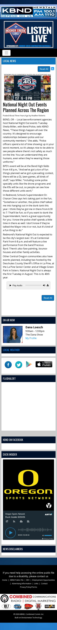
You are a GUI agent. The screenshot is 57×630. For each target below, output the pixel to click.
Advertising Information (21, 583)
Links (36, 583)
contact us (42, 576)
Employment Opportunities (43, 580)
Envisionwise (26, 617)
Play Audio (17, 285)
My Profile (31, 338)
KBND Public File (17, 580)
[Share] (7, 521)
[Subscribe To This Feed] (52, 68)
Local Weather (11, 350)
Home (4, 580)
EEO (28, 580)
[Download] (21, 521)
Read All (44, 69)
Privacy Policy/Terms (28, 587)
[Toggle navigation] (6, 53)
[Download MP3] (48, 285)
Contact (44, 583)
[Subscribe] (14, 521)
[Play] (10, 533)
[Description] (28, 521)
